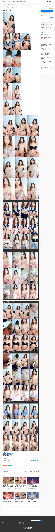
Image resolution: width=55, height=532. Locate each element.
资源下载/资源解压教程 (8, 454)
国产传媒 (20, 522)
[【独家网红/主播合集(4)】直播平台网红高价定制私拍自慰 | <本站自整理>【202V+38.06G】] (8, 480)
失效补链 (25, 1)
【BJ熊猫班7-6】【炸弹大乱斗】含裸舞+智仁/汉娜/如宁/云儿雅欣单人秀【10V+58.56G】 (33, 501)
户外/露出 (42, 27)
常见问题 (17, 1)
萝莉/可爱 (47, 24)
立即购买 (35, 460)
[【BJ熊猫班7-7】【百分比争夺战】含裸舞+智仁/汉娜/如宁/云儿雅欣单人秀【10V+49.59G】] (33, 480)
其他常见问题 (7, 455)
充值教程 (14, 1)
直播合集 (9, 8)
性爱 (41, 24)
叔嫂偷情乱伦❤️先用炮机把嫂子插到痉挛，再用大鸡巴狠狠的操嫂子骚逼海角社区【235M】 (47, 57)
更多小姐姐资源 (7, 456)
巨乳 (51, 24)
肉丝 (49, 24)
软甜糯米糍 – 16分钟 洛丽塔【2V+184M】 (46, 48)
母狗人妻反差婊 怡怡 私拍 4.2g (45, 34)
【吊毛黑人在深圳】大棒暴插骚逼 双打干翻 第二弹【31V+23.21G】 (20, 486)
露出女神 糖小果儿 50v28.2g (6, 471)
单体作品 (17, 484)
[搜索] (47, 1)
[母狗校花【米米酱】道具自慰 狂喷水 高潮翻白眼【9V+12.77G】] (20, 495)
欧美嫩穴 (23, 522)
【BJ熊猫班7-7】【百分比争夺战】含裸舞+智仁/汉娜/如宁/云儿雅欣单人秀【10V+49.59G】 (33, 486)
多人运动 (46, 27)
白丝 (43, 24)
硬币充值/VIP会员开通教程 (9, 453)
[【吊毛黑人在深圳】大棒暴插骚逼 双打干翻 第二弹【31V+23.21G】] (20, 480)
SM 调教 (23, 523)
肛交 (48, 27)
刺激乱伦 (20, 523)
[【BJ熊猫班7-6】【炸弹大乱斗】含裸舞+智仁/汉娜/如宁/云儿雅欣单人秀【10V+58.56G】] (33, 495)
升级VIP (51, 8)
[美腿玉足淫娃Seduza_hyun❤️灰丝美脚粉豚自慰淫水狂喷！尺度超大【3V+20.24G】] (8, 495)
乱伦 (50, 27)
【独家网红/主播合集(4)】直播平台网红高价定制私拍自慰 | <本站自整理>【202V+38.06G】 (8, 486)
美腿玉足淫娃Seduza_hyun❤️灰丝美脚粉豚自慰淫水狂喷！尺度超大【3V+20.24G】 (8, 501)
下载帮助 (21, 1)
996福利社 (4, 1)
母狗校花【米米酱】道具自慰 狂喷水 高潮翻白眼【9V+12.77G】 (20, 501)
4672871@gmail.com (28, 528)
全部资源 (10, 1)
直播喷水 (12, 8)
